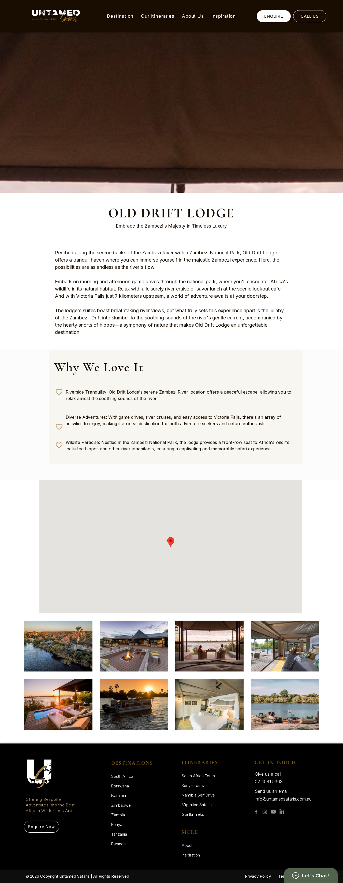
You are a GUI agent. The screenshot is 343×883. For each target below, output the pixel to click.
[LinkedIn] (282, 812)
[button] (120, 16)
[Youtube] (273, 812)
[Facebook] (256, 812)
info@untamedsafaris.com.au (283, 799)
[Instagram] (265, 812)
